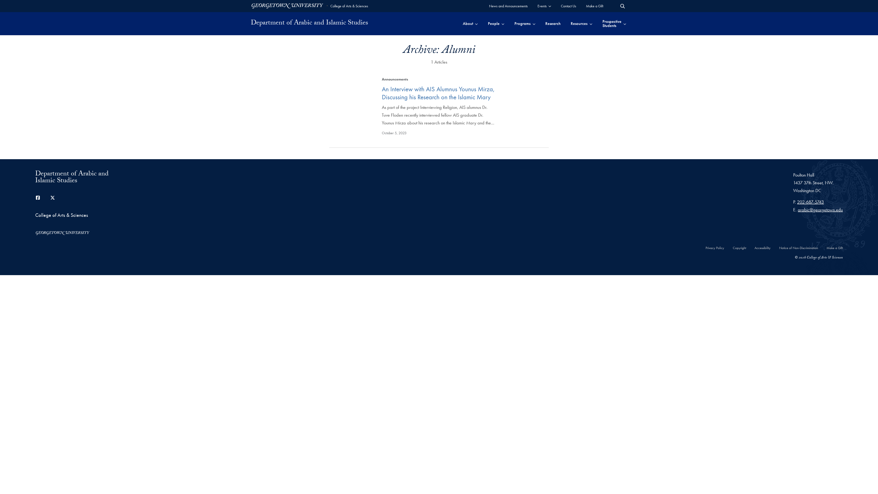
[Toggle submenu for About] (476, 23)
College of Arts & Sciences (349, 6)
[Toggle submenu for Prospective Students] (624, 23)
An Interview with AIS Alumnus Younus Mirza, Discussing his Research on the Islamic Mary (438, 93)
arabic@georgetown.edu (820, 210)
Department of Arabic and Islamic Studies (309, 23)
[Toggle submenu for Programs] (534, 23)
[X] (52, 198)
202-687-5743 (810, 202)
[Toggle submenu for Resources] (591, 23)
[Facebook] (38, 198)
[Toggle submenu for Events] (550, 6)
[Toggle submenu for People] (503, 23)
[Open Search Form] (622, 6)
